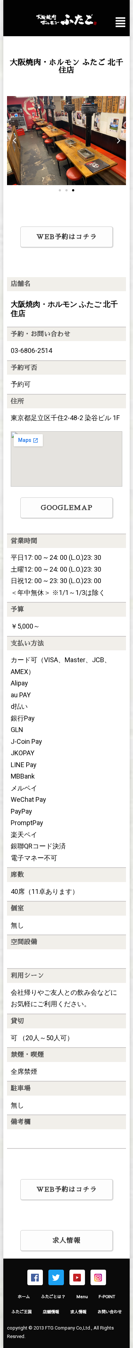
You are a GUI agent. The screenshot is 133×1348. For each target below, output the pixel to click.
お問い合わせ (110, 1311)
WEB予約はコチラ (67, 237)
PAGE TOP (123, 1301)
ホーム (24, 1296)
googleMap (67, 507)
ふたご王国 (21, 1311)
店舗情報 (51, 1311)
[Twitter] (56, 1277)
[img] (120, 22)
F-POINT (107, 1296)
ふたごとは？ (53, 1296)
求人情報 (66, 1240)
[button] (60, 190)
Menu (82, 1296)
